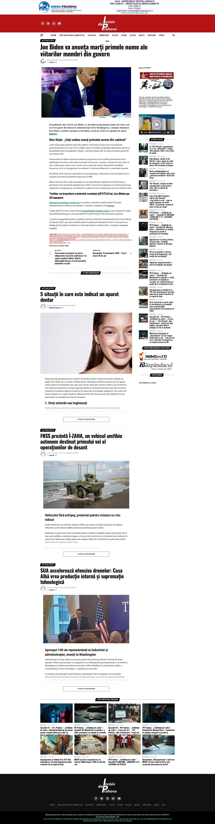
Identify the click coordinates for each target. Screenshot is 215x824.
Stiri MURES (163, 819)
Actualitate (92, 35)
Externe (124, 35)
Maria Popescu (55, 308)
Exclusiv (133, 35)
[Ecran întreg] (172, 132)
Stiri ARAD (56, 819)
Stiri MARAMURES (150, 819)
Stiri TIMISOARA (105, 821)
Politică (115, 35)
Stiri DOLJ (115, 819)
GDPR (107, 41)
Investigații (152, 35)
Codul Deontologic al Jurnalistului (72, 35)
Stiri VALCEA (117, 821)
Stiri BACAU (74, 819)
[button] (156, 124)
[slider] (155, 132)
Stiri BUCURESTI (95, 819)
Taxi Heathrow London (147, 383)
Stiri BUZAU (84, 819)
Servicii (161, 35)
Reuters (53, 134)
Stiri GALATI (124, 819)
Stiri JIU (140, 819)
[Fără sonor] (168, 132)
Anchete (142, 35)
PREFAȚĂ (53, 35)
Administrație (104, 35)
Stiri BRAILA (127, 821)
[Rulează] (142, 132)
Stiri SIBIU (94, 821)
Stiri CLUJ (107, 819)
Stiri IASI (132, 819)
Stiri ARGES (65, 819)
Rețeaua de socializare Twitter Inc (64, 202)
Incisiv (51, 62)
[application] (157, 124)
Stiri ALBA (48, 819)
